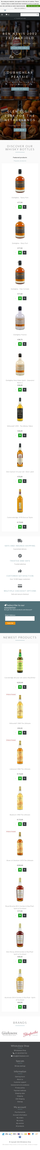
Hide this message (33, 6)
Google (35, 1144)
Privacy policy (20, 1088)
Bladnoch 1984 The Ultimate (20, 815)
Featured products (20, 157)
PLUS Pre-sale (20, 48)
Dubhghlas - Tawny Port (20, 197)
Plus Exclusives (20, 1112)
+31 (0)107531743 (21, 1053)
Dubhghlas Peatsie (20, 334)
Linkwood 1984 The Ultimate (20, 769)
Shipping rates (20, 1093)
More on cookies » (20, 8)
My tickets (20, 1120)
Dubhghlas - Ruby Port (20, 243)
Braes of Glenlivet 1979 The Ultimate (20, 860)
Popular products (20, 161)
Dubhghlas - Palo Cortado (20, 289)
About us (20, 1079)
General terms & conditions (20, 1085)
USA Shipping (20, 1099)
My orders (20, 1118)
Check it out (20, 89)
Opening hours (20, 1076)
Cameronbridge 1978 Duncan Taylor (20, 517)
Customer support (20, 1082)
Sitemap (20, 1101)
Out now (20, 130)
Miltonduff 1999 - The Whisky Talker (20, 426)
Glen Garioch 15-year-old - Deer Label (20, 472)
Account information (20, 1115)
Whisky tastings (20, 1066)
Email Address (10, 615)
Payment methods (20, 1090)
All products (20, 1126)
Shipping (20, 1096)
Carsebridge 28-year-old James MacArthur (20, 677)
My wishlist (20, 1123)
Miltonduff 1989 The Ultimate (20, 723)
